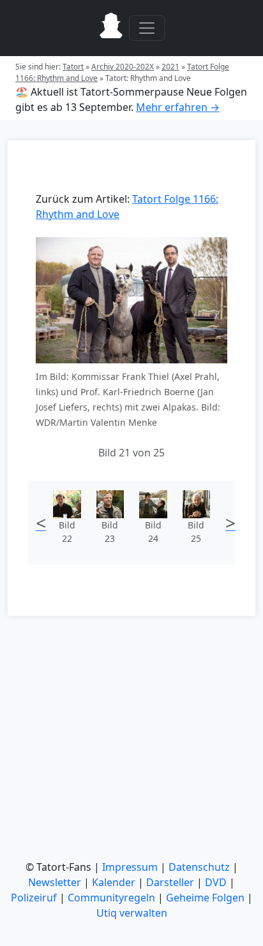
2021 (170, 66)
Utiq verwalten (131, 913)
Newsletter (54, 882)
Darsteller (170, 882)
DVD (216, 882)
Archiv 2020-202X (122, 66)
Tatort (73, 66)
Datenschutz (199, 867)
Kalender (113, 882)
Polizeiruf (34, 898)
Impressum (130, 867)
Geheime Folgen (205, 898)
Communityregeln (111, 898)
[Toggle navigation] (147, 28)
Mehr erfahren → (178, 107)
